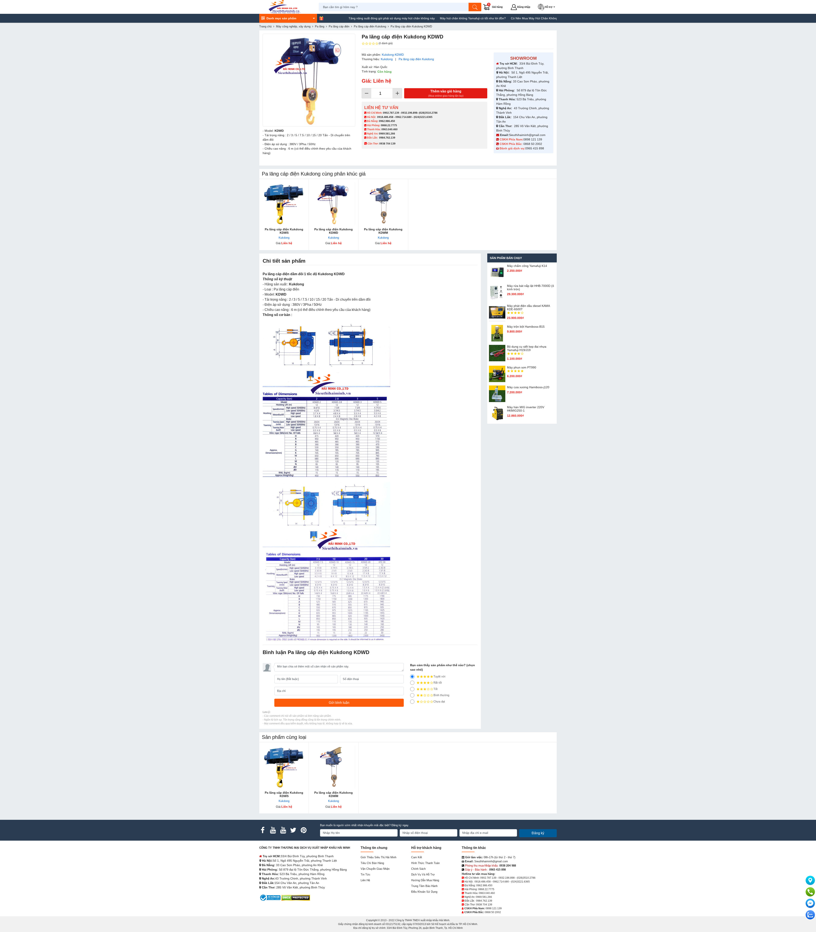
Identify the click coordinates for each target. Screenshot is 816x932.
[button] (547, 7)
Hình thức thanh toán (425, 863)
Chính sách (418, 868)
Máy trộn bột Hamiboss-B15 (526, 326)
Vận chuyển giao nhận (375, 868)
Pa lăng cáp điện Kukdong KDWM (383, 231)
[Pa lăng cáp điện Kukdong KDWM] (383, 203)
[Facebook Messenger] (810, 903)
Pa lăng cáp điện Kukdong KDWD (333, 231)
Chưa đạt (439, 701)
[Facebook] (262, 830)
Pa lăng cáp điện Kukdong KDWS (284, 231)
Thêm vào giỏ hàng (445, 93)
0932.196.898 (409, 112)
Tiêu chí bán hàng (372, 863)
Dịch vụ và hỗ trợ (423, 874)
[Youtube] (272, 830)
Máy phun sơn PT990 (521, 367)
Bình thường (441, 695)
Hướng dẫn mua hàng (425, 880)
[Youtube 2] (283, 830)
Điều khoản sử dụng (424, 891)
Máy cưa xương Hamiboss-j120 (528, 387)
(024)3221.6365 (423, 117)
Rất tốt (438, 682)
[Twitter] (293, 830)
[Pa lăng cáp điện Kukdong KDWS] (284, 203)
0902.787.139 (391, 112)
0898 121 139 (532, 139)
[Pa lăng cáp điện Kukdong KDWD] (333, 203)
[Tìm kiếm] (475, 7)
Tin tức (365, 874)
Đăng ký (538, 833)
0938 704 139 (484, 904)
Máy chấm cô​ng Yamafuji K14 (527, 266)
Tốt (436, 689)
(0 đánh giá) (386, 43)
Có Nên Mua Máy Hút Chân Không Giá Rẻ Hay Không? (504, 18)
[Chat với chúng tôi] (810, 915)
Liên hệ (365, 880)
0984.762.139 (387, 137)
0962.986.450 (387, 121)
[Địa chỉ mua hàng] (810, 880)
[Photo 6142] (309, 80)
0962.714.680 (403, 117)
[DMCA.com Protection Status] (295, 897)
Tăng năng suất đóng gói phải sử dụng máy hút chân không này (348, 18)
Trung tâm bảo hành (424, 886)
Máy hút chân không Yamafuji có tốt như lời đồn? (429, 18)
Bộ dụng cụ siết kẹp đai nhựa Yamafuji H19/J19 (526, 348)
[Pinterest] (303, 830)
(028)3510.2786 (428, 112)
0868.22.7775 (389, 125)
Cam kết (416, 857)
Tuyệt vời (439, 676)
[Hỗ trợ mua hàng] (810, 892)
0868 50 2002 (533, 144)
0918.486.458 (385, 117)
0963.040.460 (389, 129)
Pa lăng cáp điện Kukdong (416, 59)
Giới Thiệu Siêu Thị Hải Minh (378, 857)
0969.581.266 (387, 133)
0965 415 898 (534, 148)
